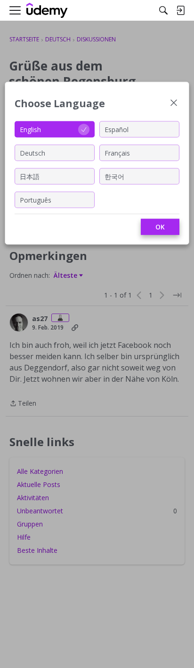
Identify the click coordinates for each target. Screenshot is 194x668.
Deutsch (32, 152)
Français (117, 152)
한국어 (114, 176)
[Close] (173, 103)
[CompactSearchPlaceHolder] (163, 10)
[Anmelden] (180, 10)
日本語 (30, 176)
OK (160, 226)
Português (35, 199)
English (30, 129)
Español (117, 129)
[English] (47, 10)
